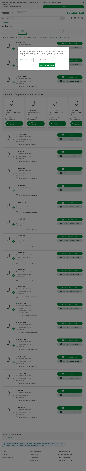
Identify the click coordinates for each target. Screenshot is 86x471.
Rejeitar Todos (44, 60)
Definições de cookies (26, 60)
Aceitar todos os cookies (47, 65)
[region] (43, 58)
